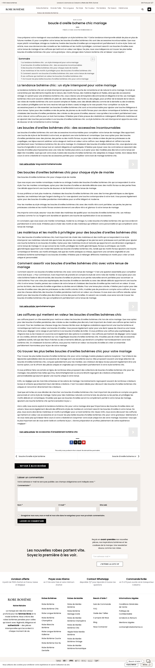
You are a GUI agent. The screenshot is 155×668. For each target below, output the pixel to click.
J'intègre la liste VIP (109, 564)
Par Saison (112, 8)
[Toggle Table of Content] (91, 59)
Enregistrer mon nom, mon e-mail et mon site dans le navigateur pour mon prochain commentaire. (63, 515)
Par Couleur (90, 8)
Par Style (79, 8)
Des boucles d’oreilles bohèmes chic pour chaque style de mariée (50, 68)
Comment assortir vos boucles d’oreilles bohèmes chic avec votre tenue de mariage (58, 73)
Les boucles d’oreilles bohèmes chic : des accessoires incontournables (52, 65)
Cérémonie (123, 8)
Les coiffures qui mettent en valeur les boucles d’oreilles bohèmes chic (52, 76)
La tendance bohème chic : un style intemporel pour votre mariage (50, 62)
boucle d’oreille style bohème (31, 456)
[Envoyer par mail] (79, 442)
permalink (96, 450)
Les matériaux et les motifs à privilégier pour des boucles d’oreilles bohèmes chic (57, 70)
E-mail (62, 505)
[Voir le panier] (149, 9)
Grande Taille (55, 8)
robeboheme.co (86, 30)
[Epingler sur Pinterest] (84, 442)
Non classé (77, 20)
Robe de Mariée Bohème (47, 13)
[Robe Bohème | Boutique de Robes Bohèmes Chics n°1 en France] (17, 9)
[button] (142, 9)
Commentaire (24, 485)
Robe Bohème (42, 8)
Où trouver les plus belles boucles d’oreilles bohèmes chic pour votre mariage (55, 79)
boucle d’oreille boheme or (124, 456)
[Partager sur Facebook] (71, 442)
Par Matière (101, 8)
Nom (20, 505)
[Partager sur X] (75, 442)
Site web (103, 505)
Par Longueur (68, 8)
